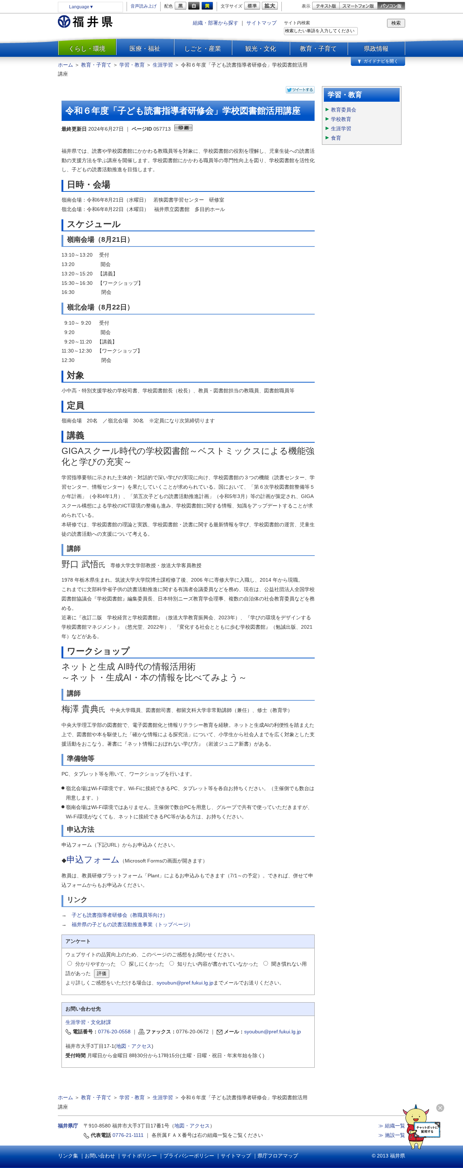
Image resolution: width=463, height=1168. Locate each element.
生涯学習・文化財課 (88, 1022)
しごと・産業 (202, 48)
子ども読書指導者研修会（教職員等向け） (120, 915)
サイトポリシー (139, 1156)
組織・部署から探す (215, 23)
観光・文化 (260, 48)
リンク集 (68, 1156)
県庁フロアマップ (278, 1156)
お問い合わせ (100, 1156)
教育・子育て (318, 48)
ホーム (65, 65)
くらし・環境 (86, 48)
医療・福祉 (144, 48)
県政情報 (376, 48)
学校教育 (341, 119)
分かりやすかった (95, 964)
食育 (336, 138)
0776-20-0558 (114, 1031)
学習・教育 (132, 65)
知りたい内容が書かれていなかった (217, 964)
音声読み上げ (144, 6)
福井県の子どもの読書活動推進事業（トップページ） (132, 924)
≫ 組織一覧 (391, 1126)
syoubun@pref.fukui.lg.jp (185, 983)
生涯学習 (163, 65)
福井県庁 (68, 1126)
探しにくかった (146, 964)
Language (81, 6)
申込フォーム (93, 859)
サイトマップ (261, 23)
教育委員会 (343, 110)
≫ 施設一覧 (391, 1135)
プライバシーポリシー (188, 1156)
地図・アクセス (134, 1046)
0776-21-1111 (128, 1135)
